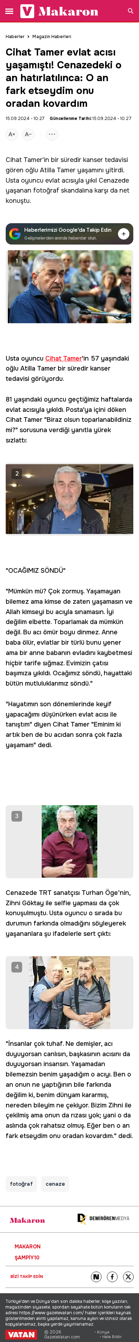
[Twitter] (128, 1277)
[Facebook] (112, 1277)
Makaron (28, 1246)
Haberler (15, 37)
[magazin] (27, 1220)
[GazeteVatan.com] (21, 1335)
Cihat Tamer (24, 160)
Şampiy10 (27, 1257)
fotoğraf (46, 190)
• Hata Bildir (111, 1337)
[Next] (96, 1277)
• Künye (101, 1332)
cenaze (55, 1184)
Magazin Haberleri (51, 37)
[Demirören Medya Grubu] (103, 1219)
